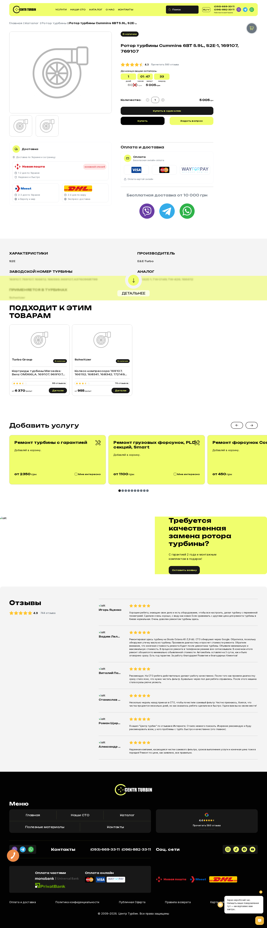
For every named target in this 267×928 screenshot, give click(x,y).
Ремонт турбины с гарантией (50, 442)
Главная (15, 23)
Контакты (125, 9)
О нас (110, 9)
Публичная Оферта (132, 902)
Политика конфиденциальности (77, 902)
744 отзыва (48, 612)
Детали (58, 390)
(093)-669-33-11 (224, 6)
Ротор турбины (54, 23)
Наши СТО (78, 9)
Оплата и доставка (22, 902)
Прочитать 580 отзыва (207, 825)
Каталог (95, 9)
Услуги (61, 9)
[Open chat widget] (259, 920)
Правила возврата (178, 902)
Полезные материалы (44, 827)
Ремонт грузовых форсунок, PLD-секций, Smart (155, 444)
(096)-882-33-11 (224, 9)
